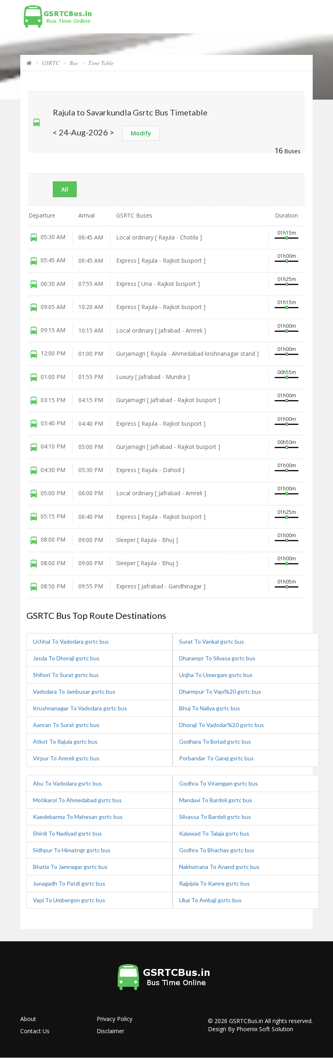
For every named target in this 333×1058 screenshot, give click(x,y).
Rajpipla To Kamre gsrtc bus (214, 883)
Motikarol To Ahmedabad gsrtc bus (77, 800)
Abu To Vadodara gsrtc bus (67, 783)
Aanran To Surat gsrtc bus (66, 724)
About (28, 1019)
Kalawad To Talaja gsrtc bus (214, 833)
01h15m (286, 232)
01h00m (286, 256)
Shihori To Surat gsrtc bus (66, 674)
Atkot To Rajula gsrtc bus (65, 741)
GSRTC (50, 63)
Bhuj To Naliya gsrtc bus (209, 708)
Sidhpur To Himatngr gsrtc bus (71, 850)
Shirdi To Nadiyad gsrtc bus (67, 833)
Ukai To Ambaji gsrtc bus (210, 900)
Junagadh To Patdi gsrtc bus (69, 883)
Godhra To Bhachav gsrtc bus (216, 850)
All (64, 189)
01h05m (286, 581)
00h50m (286, 442)
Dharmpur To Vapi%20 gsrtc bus (220, 691)
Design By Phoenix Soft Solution (250, 1029)
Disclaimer (110, 1031)
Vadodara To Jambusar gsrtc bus (74, 691)
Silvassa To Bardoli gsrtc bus (215, 816)
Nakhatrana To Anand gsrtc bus (219, 866)
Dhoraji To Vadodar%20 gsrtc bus (221, 724)
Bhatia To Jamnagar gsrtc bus (70, 866)
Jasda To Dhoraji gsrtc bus (66, 658)
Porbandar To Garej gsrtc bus (216, 758)
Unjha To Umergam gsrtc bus (216, 674)
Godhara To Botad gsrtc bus (215, 741)
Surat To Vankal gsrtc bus (211, 641)
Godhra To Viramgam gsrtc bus (218, 783)
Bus (73, 63)
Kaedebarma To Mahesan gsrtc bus (78, 816)
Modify (141, 133)
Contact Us (35, 1031)
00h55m (286, 372)
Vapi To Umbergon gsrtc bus (69, 900)
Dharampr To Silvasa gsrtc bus (217, 658)
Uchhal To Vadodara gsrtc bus (71, 641)
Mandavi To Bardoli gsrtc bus (215, 800)
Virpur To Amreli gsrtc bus (66, 758)
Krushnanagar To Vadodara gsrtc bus (80, 708)
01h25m (286, 279)
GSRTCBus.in (246, 1021)
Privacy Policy (114, 1019)
